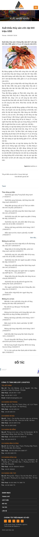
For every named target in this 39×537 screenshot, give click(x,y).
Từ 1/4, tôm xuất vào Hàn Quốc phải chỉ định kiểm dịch (19, 351)
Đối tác (4, 503)
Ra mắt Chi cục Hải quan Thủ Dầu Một (16, 307)
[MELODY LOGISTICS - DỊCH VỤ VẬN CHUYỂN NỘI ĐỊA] (19, 5)
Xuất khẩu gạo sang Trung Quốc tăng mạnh (19, 195)
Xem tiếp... (33, 237)
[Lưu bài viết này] (35, 37)
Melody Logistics (22, 524)
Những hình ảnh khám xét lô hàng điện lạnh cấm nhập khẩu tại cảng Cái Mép (18, 313)
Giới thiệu (5, 500)
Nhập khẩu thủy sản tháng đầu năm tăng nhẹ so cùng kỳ (19, 277)
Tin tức (4, 507)
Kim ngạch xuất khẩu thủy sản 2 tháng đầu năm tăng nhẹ (18, 288)
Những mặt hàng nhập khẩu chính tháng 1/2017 (19, 328)
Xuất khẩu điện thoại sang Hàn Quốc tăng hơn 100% (18, 335)
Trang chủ (6, 496)
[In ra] (32, 37)
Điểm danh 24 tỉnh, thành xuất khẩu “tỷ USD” (19, 233)
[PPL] (19, 370)
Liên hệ (4, 511)
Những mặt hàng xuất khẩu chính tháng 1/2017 (20, 227)
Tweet (4, 186)
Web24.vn (17, 526)
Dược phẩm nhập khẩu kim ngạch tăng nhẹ (18, 292)
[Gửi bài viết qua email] (29, 37)
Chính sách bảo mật (8, 530)
